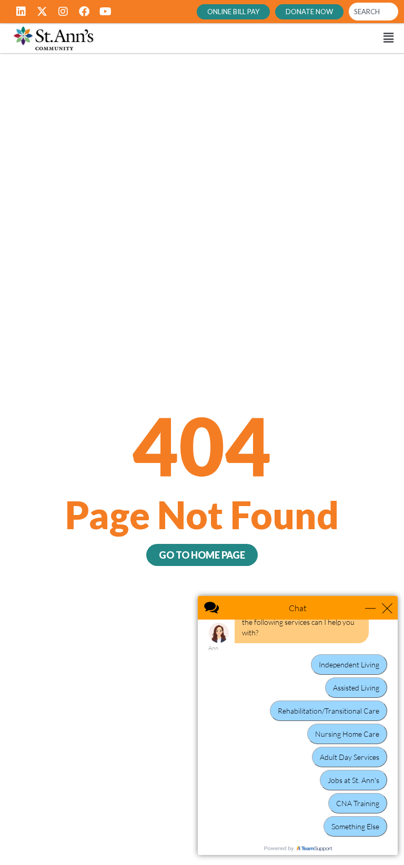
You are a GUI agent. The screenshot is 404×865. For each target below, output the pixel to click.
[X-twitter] (42, 11)
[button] (267, 38)
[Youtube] (105, 11)
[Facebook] (84, 11)
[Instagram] (63, 11)
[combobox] (373, 11)
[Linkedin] (21, 11)
